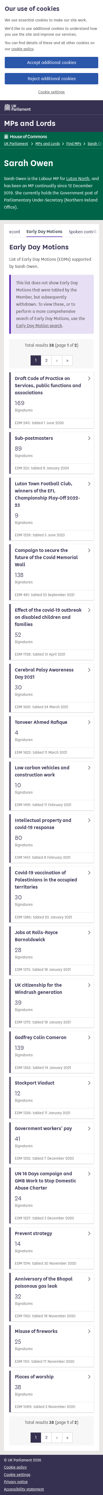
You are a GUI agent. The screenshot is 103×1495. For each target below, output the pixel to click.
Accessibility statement (24, 1489)
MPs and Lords (29, 123)
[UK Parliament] (17, 107)
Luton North (77, 178)
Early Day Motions (44, 231)
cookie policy (22, 49)
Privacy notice (16, 1482)
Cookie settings (51, 92)
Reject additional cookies (52, 78)
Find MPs (73, 143)
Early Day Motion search (39, 325)
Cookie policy (15, 1467)
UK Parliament (16, 143)
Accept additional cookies (51, 62)
